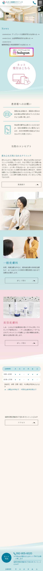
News (5, 28)
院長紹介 (21, 184)
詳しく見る (21, 280)
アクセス (21, 422)
